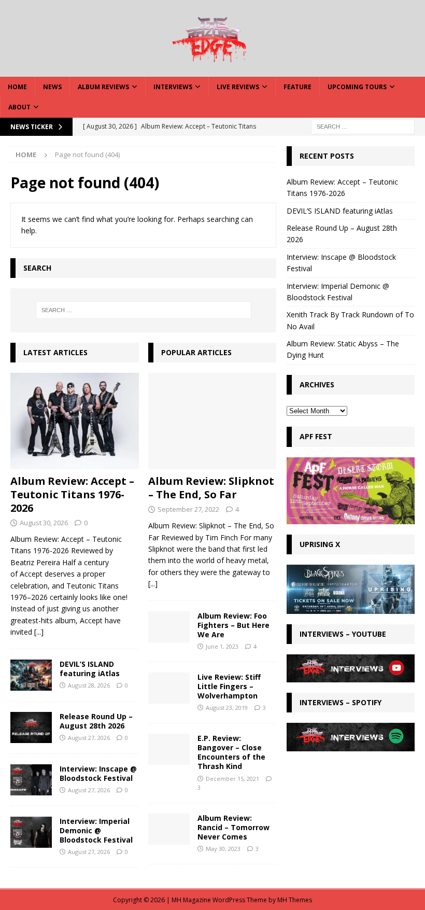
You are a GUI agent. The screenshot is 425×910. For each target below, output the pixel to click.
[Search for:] (363, 126)
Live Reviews (238, 86)
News (52, 86)
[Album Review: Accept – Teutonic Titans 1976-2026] (74, 421)
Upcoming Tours (357, 86)
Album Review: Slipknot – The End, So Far (211, 487)
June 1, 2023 (222, 646)
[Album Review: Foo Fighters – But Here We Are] (169, 626)
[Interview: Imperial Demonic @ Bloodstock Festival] (31, 832)
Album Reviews (103, 86)
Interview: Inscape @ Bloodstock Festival (98, 773)
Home (17, 86)
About (19, 107)
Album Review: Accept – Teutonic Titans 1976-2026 (72, 494)
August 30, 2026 (44, 522)
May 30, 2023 (223, 848)
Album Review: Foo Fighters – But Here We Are (233, 625)
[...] (39, 632)
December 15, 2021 (232, 778)
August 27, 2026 (89, 737)
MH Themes (294, 899)
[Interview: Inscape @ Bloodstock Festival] (31, 779)
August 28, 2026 (89, 685)
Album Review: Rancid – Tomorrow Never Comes (233, 827)
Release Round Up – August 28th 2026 (96, 721)
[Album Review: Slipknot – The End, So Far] (212, 421)
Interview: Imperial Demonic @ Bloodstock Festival (96, 830)
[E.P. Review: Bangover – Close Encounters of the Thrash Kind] (169, 749)
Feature (297, 86)
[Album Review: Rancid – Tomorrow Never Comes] (169, 829)
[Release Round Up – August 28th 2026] (31, 727)
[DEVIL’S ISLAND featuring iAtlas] (31, 675)
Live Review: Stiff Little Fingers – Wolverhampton (229, 686)
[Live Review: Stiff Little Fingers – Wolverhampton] (169, 688)
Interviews (172, 86)
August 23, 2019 (227, 707)
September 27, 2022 (188, 509)
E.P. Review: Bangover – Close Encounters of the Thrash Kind (231, 752)
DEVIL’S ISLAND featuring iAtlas (90, 668)
